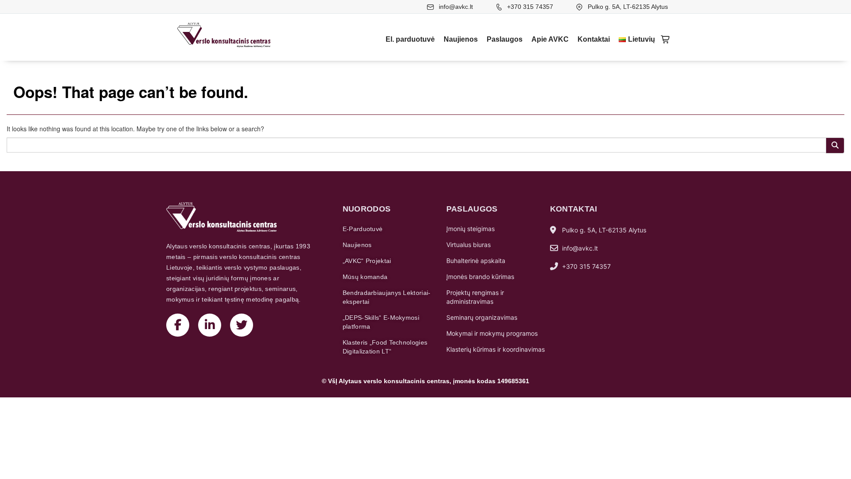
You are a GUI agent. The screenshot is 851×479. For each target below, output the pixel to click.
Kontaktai (594, 39)
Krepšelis (666, 39)
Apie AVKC (550, 39)
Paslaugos (505, 39)
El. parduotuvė (410, 39)
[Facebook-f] (177, 325)
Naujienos (461, 39)
